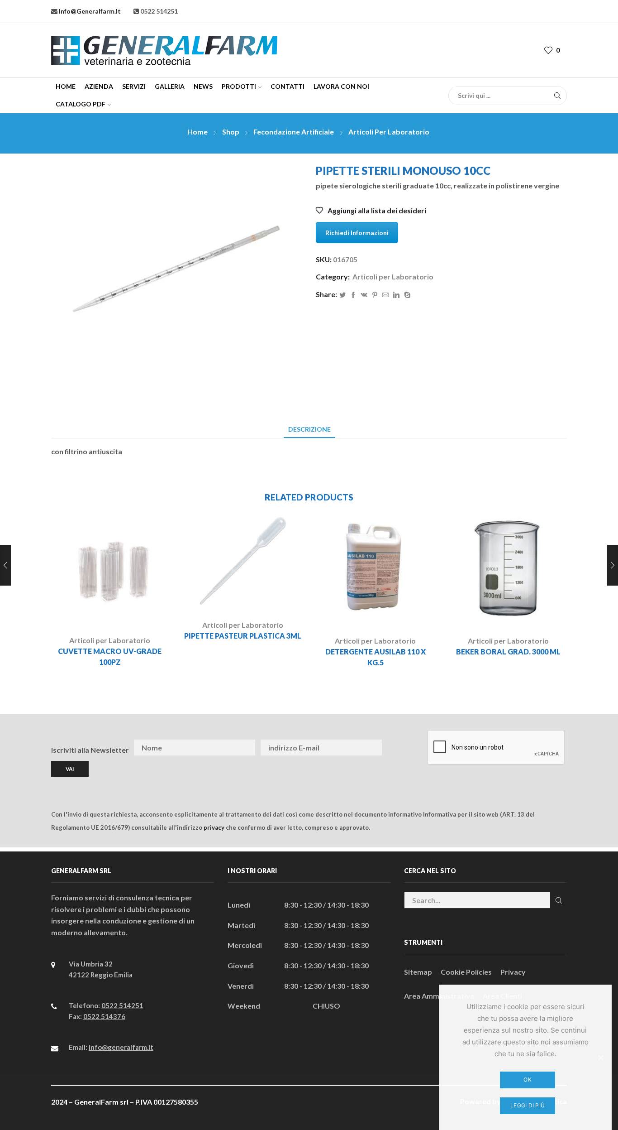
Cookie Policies (466, 971)
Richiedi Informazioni (357, 232)
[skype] (406, 295)
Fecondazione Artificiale (293, 131)
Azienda (99, 86)
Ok (527, 1079)
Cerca (558, 900)
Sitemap (418, 971)
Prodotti (239, 86)
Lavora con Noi (341, 86)
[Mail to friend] (385, 295)
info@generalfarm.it (89, 11)
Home (66, 86)
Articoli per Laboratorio (388, 131)
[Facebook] (353, 295)
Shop (230, 131)
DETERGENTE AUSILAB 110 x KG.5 (375, 657)
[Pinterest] (375, 295)
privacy (214, 827)
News (203, 86)
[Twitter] (342, 295)
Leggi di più (527, 1105)
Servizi (134, 86)
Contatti (287, 86)
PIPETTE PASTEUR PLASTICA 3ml (242, 635)
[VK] (364, 295)
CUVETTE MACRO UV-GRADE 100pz (110, 656)
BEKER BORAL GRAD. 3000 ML (508, 651)
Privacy (513, 971)
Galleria (170, 86)
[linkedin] (396, 295)
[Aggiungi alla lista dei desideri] (134, 613)
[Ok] (600, 1057)
